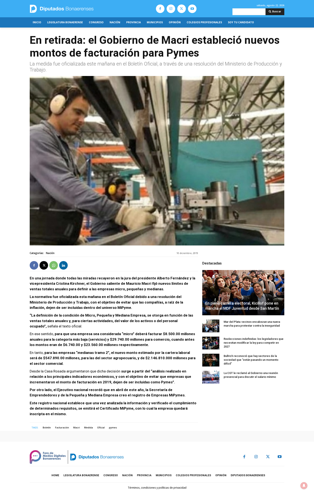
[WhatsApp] (53, 265)
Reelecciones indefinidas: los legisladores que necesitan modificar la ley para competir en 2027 (253, 342)
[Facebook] (160, 8)
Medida (88, 427)
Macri (76, 427)
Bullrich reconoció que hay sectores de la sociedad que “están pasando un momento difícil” (251, 359)
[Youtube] (192, 8)
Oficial (101, 427)
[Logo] (82, 8)
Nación (50, 253)
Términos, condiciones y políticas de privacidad (157, 487)
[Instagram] (171, 8)
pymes (113, 427)
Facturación (62, 427)
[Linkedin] (63, 265)
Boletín (47, 427)
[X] (181, 8)
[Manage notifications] (304, 485)
